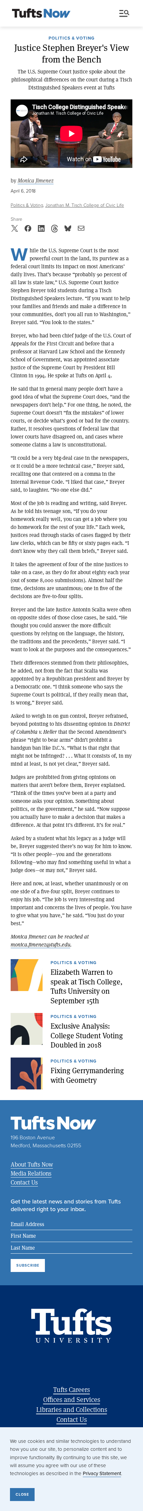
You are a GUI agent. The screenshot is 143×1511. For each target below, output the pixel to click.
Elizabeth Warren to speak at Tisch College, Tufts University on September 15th (87, 986)
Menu (125, 13)
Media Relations (31, 1173)
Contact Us (24, 1182)
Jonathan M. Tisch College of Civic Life (84, 205)
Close (22, 1494)
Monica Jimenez (36, 180)
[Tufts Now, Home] (41, 14)
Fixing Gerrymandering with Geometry (87, 1075)
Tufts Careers (71, 1389)
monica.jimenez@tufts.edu (40, 944)
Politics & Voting (71, 38)
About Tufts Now (32, 1164)
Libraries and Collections (71, 1409)
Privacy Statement (102, 1473)
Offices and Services (71, 1399)
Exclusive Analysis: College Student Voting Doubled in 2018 (87, 1035)
